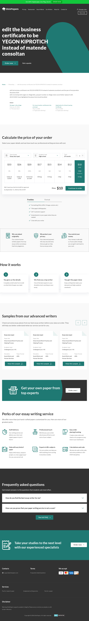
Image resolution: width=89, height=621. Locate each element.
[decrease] (76, 155)
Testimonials (31, 9)
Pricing (24, 9)
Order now (9, 63)
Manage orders (83, 9)
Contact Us (64, 9)
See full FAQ (43, 517)
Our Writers (49, 9)
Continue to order (75, 188)
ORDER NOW (57, 2)
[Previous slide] (78, 322)
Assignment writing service (30, 591)
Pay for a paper (48, 591)
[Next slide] (84, 322)
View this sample (14, 364)
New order (82, 13)
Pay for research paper (8, 591)
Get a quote (26, 63)
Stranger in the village (15, 105)
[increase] (82, 155)
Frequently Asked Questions (38, 573)
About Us (56, 9)
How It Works (40, 9)
